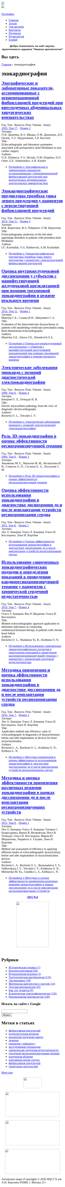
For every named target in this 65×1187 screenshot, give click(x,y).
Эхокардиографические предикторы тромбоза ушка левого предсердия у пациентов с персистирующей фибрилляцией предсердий (32, 201)
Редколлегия (16, 36)
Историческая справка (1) (24, 967)
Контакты (15, 29)
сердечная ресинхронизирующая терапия (34, 1053)
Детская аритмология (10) (24, 987)
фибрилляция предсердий (24, 1030)
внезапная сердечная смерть (26, 1037)
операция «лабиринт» (22, 1043)
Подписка (15, 33)
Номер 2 (25, 128)
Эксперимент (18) (20, 980)
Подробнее (33, 175)
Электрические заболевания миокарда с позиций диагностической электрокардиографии (29, 374)
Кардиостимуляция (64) (23, 970)
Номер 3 (25, 221)
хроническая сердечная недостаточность (33, 1050)
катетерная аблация (21, 1056)
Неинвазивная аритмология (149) (29, 996)
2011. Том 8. (8, 525)
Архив (13, 23)
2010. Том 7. (8, 607)
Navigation (7, 14)
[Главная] (2, 3)
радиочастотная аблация (24, 1033)
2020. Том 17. (9, 128)
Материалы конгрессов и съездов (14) (32, 983)
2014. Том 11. (9, 221)
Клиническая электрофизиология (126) (33, 993)
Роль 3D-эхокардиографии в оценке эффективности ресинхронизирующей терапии (31, 441)
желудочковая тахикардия (24, 1046)
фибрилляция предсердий (24, 1063)
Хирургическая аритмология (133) (30, 977)
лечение (14, 1040)
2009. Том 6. (8, 392)
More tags (7, 1072)
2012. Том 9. (8, 822)
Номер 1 (25, 311)
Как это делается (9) (21, 990)
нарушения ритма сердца (24, 1059)
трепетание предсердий (23, 1066)
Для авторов (16, 26)
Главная (13, 20)
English (13, 39)
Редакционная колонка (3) (25, 974)
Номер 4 (24, 392)
